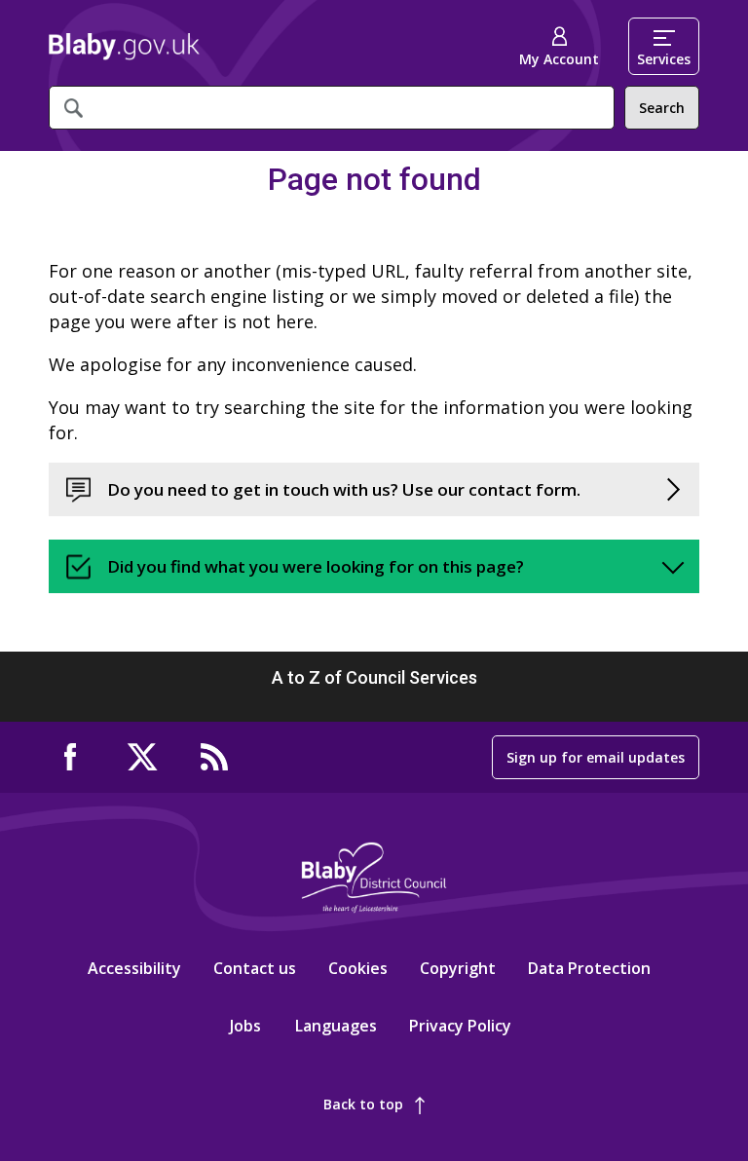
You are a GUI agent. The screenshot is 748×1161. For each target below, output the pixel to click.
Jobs (245, 1025)
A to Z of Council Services (374, 677)
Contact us (254, 968)
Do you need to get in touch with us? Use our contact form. (343, 489)
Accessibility (134, 968)
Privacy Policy (460, 1025)
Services (664, 59)
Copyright (458, 968)
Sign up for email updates (595, 757)
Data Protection (589, 968)
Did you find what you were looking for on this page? (315, 566)
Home (124, 46)
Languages (336, 1025)
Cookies (358, 968)
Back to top (363, 1104)
